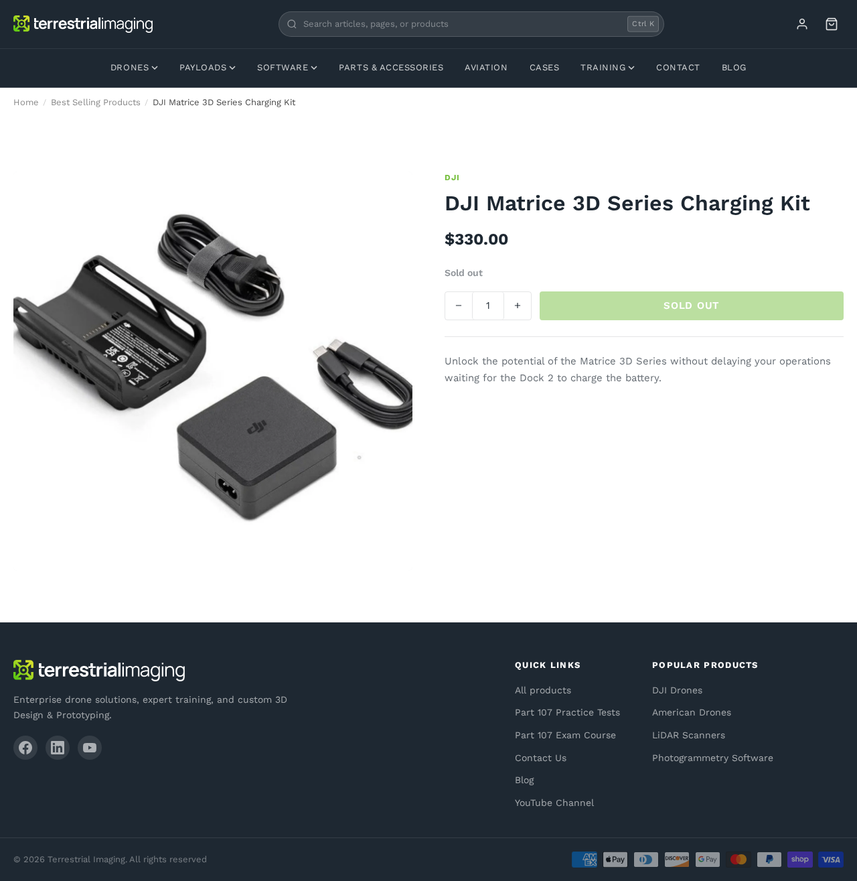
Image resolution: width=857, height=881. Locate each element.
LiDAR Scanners (688, 735)
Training (602, 67)
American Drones (691, 712)
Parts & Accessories (391, 67)
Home (26, 102)
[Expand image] (392, 192)
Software (282, 67)
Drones (129, 67)
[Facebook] (25, 748)
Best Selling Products (96, 102)
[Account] (802, 24)
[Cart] (832, 24)
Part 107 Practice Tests (567, 712)
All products (543, 690)
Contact (678, 67)
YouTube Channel (554, 802)
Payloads (202, 67)
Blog (734, 67)
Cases (545, 67)
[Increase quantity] (517, 306)
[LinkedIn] (58, 748)
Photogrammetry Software (712, 757)
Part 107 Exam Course (565, 735)
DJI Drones (677, 690)
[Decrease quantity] (458, 306)
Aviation (486, 67)
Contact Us (540, 757)
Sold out (692, 305)
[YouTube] (90, 748)
